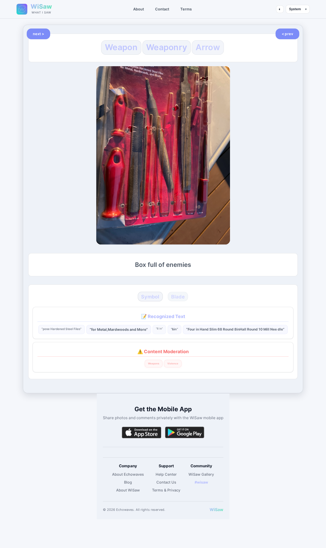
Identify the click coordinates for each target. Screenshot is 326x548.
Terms (186, 9)
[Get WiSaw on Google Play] (185, 432)
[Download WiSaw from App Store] (141, 432)
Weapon (121, 47)
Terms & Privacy (166, 490)
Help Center (166, 474)
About (138, 9)
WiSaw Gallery (201, 474)
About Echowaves (128, 474)
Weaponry (166, 47)
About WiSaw (128, 490)
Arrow (208, 47)
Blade (177, 296)
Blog (128, 482)
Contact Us (166, 482)
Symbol (150, 296)
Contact (162, 9)
